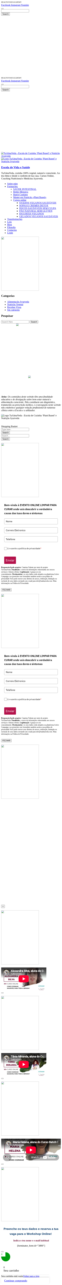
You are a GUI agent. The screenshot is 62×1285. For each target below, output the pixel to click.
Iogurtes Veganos (31, 344)
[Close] (2, 992)
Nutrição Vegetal (15, 304)
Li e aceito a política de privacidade (24, 548)
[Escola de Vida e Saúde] (31, 156)
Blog (31, 368)
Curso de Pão (31, 341)
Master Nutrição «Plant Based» (31, 330)
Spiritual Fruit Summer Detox (31, 352)
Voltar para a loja (31, 1276)
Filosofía (31, 371)
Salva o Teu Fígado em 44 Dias (31, 327)
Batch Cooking (31, 349)
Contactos (31, 374)
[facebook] (29, 377)
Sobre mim (31, 357)
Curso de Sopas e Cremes (31, 336)
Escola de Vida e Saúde (15, 167)
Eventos (31, 360)
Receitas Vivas (14, 307)
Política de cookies (31, 389)
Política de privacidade (31, 386)
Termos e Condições (31, 391)
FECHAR (6, 590)
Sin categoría (13, 310)
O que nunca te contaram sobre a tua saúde (31, 355)
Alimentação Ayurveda (18, 301)
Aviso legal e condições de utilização (31, 383)
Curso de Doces (31, 338)
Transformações (31, 363)
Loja (31, 366)
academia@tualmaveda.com (32, 325)
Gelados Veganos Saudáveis (31, 347)
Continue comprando (15, 1280)
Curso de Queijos (31, 333)
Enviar (10, 560)
